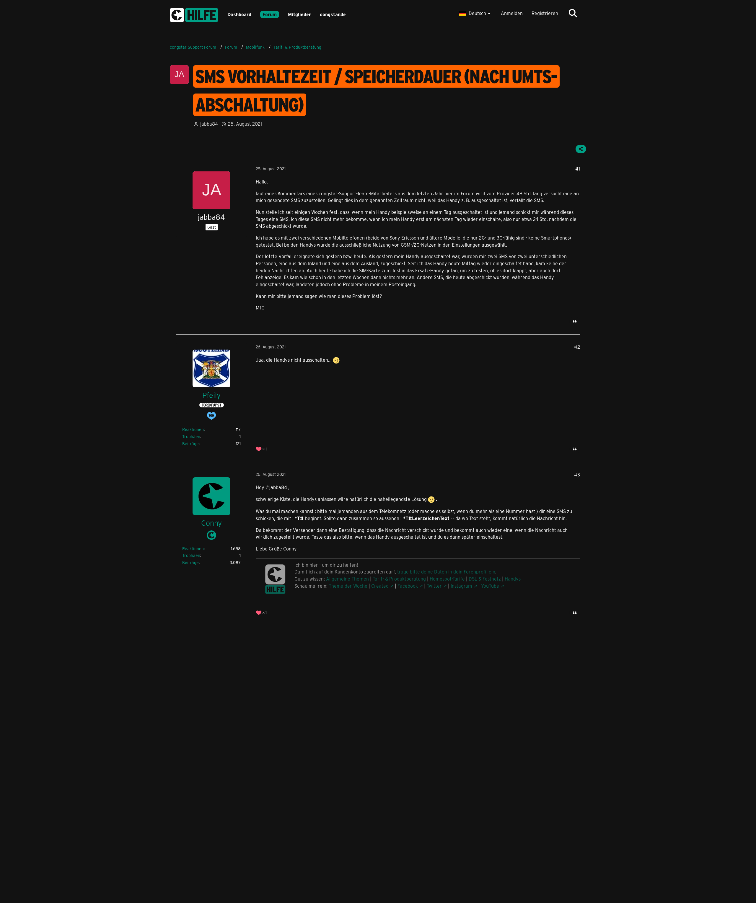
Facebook (407, 586)
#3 (577, 474)
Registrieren (545, 13)
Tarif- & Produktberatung (399, 579)
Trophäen (191, 436)
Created (380, 586)
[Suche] (573, 13)
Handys (513, 579)
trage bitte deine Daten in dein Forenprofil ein (446, 571)
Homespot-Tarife (447, 579)
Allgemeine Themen (347, 579)
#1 (577, 168)
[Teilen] (581, 149)
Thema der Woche (348, 586)
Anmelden (512, 13)
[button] (475, 13)
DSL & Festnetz (485, 579)
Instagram (461, 586)
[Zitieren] (574, 321)
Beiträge (190, 443)
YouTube (490, 586)
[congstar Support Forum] (194, 14)
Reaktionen (193, 429)
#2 (577, 347)
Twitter (434, 586)
